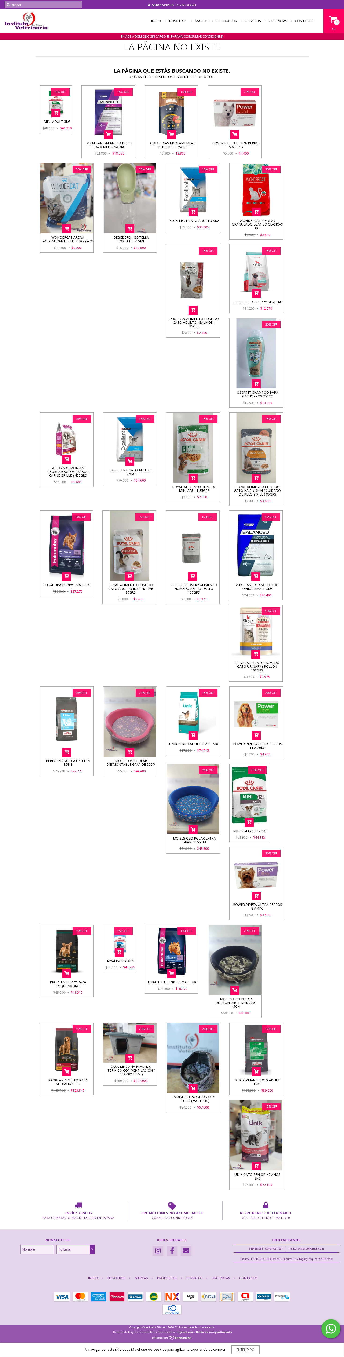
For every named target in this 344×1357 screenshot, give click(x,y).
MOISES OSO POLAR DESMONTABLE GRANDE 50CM (131, 762)
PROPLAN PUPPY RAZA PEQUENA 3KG (68, 984)
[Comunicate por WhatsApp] (330, 1328)
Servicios (252, 21)
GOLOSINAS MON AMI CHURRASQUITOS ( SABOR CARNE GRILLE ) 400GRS (67, 472)
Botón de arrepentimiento (214, 1332)
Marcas (201, 21)
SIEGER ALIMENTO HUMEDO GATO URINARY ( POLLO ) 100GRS (257, 666)
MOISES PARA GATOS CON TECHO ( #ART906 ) (194, 1099)
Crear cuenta (163, 4)
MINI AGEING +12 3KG (250, 831)
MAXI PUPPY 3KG (120, 960)
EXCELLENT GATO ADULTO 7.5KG (131, 472)
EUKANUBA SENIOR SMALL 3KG (173, 982)
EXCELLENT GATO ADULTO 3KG (194, 220)
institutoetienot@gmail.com (306, 1248)
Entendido (245, 1349)
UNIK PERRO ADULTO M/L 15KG (194, 744)
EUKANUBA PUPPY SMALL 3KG (68, 585)
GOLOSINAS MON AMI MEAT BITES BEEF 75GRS (172, 145)
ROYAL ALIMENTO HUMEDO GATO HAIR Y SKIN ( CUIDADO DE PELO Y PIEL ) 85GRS (257, 490)
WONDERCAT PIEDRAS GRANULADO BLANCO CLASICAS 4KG (257, 224)
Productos (226, 21)
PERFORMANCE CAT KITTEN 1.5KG (68, 762)
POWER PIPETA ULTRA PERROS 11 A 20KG (257, 746)
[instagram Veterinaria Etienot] (158, 1251)
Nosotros (177, 21)
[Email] (186, 1251)
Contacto (303, 21)
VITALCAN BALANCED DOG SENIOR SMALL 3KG (257, 587)
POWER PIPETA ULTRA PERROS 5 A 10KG (236, 145)
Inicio (156, 21)
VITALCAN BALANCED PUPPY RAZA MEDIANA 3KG (109, 145)
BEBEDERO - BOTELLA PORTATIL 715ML (131, 239)
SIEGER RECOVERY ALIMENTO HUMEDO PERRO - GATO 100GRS (194, 589)
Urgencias (277, 21)
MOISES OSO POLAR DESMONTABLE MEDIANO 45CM (236, 1003)
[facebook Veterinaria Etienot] (172, 1251)
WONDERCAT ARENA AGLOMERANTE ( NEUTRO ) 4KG (68, 239)
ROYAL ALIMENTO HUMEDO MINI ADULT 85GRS (194, 489)
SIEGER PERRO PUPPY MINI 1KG (257, 302)
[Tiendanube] (172, 1339)
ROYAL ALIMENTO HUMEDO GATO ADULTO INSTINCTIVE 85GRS (130, 589)
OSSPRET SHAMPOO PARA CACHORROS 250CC (257, 394)
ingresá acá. (185, 1332)
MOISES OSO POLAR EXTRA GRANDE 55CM (194, 840)
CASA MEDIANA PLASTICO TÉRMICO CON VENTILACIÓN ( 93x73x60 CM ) (131, 1070)
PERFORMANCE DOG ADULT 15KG (257, 1082)
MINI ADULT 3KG (57, 121)
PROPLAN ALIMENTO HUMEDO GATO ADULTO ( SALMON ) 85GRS (194, 322)
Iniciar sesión (186, 4)
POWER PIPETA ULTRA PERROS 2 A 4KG (257, 906)
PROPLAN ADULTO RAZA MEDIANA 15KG (68, 1082)
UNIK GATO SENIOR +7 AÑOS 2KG (257, 1176)
